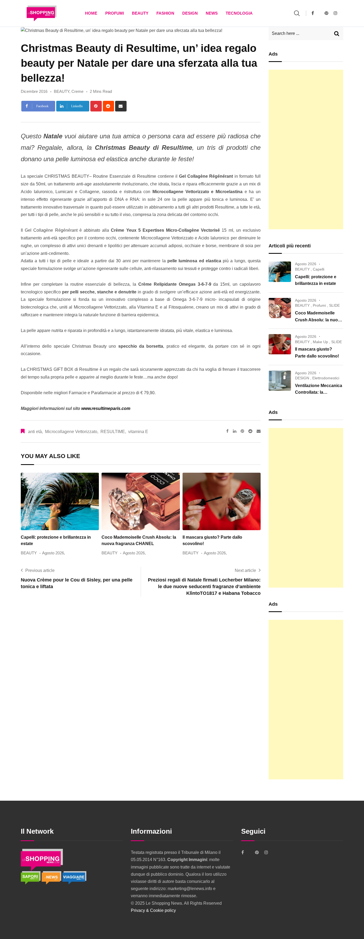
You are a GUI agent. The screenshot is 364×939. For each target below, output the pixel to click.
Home (91, 13)
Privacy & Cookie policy (153, 910)
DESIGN (190, 13)
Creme (77, 91)
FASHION (165, 13)
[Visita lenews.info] (52, 877)
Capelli (318, 269)
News (212, 13)
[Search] (297, 13)
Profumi (114, 13)
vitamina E (138, 431)
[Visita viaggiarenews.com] (74, 877)
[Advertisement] (306, 149)
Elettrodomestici (325, 378)
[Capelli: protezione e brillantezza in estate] (280, 271)
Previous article (40, 570)
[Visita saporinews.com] (31, 877)
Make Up (320, 342)
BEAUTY (140, 13)
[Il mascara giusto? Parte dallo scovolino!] (280, 344)
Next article (245, 570)
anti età (35, 431)
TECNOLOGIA (239, 13)
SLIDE (334, 305)
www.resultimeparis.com (105, 408)
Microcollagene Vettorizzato (71, 431)
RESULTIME (112, 431)
